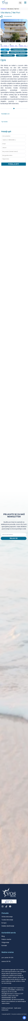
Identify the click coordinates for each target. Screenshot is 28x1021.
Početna (3, 9)
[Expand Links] (24, 1017)
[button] (2, 45)
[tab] (5, 49)
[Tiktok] (6, 906)
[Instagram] (3, 906)
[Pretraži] (20, 3)
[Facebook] (10, 906)
